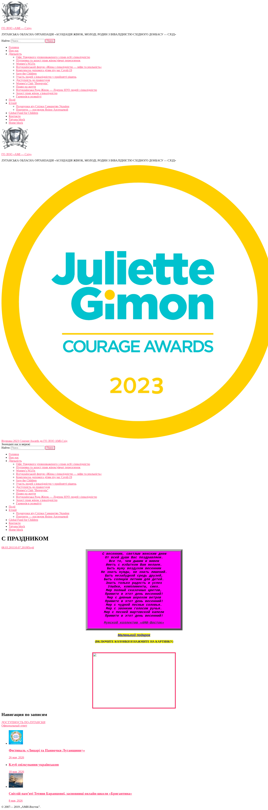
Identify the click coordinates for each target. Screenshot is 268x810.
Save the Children (26, 73)
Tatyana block (17, 119)
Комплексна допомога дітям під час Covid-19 (44, 70)
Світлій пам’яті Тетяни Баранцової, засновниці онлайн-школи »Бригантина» (70, 793)
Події (12, 99)
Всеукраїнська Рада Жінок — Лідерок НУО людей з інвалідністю (56, 89)
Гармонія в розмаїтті (28, 96)
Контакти (15, 116)
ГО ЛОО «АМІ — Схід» (16, 28)
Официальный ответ (14, 725)
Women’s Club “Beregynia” (32, 83)
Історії (13, 103)
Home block (16, 122)
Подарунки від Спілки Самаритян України (42, 106)
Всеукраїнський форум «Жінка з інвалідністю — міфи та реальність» (59, 67)
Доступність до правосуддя (33, 80)
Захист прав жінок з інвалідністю (36, 93)
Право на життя (26, 86)
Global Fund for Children (23, 112)
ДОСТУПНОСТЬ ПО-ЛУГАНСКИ (23, 722)
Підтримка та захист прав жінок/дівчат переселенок (48, 60)
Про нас (14, 50)
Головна (14, 47)
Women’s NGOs (25, 63)
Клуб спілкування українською (34, 764)
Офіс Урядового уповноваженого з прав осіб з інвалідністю (53, 57)
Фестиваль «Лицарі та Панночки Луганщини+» (47, 750)
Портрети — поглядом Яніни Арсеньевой (42, 109)
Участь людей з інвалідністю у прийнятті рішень (46, 76)
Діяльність (15, 53)
